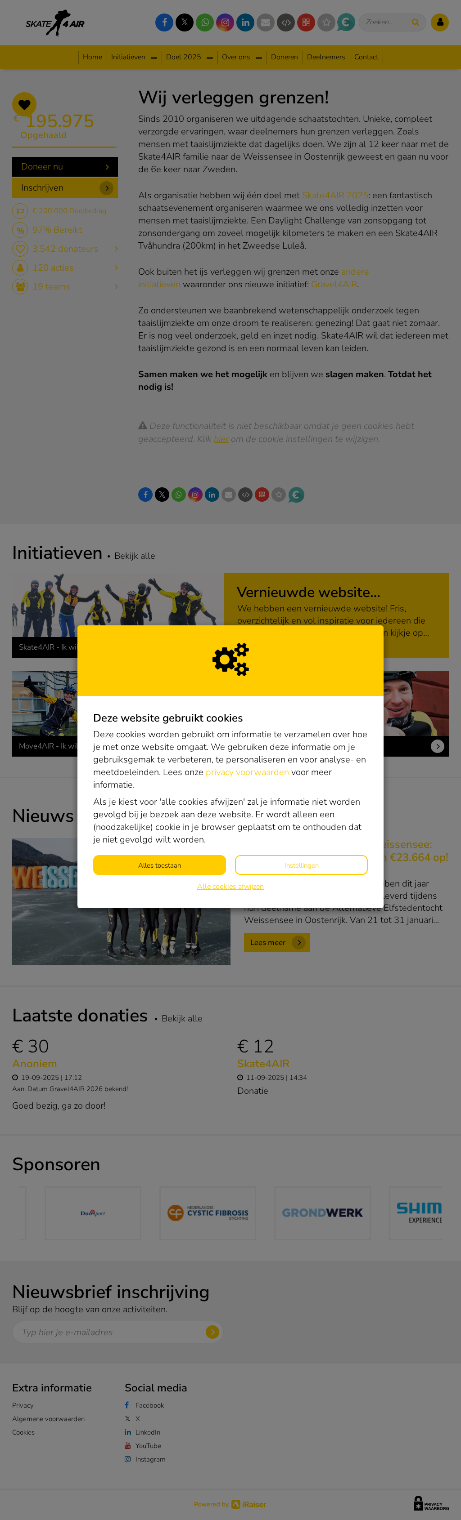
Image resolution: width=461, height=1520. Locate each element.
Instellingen (302, 865)
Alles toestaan (159, 865)
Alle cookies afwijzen (230, 886)
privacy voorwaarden (247, 772)
